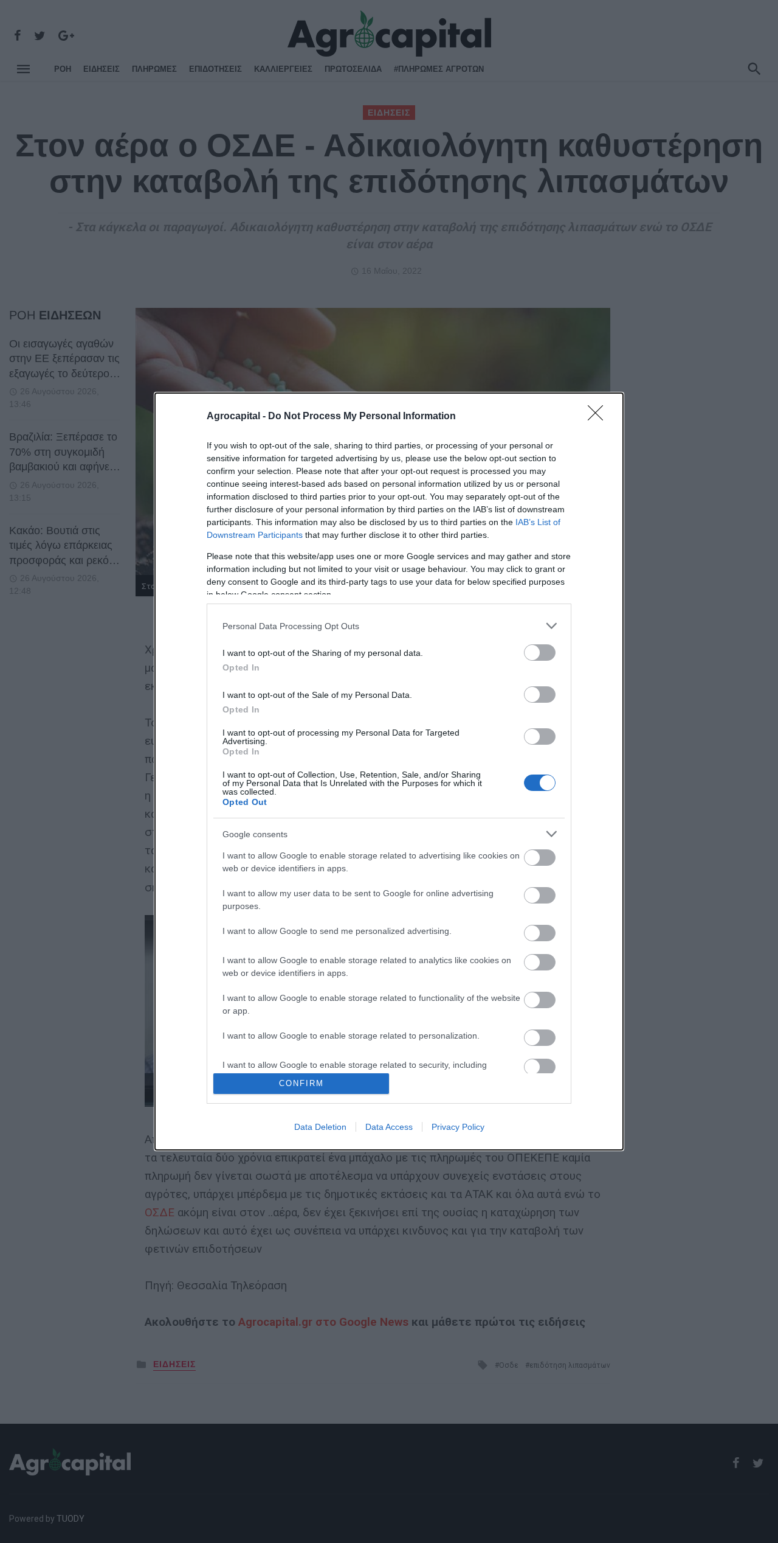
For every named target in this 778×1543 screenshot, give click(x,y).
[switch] (540, 652)
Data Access (389, 1127)
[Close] (599, 416)
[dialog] (389, 771)
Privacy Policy (458, 1127)
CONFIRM (301, 1083)
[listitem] (389, 625)
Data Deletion (320, 1127)
